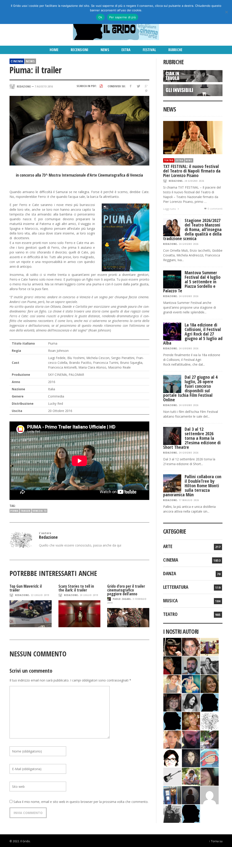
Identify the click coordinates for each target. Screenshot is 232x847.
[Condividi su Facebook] (130, 86)
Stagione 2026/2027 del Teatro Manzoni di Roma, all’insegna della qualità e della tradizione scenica (192, 229)
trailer (25, 510)
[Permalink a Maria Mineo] (210, 757)
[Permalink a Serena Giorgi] (210, 665)
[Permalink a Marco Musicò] (172, 720)
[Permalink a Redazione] (210, 720)
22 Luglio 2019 (40, 595)
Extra (179, 160)
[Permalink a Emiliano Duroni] (210, 646)
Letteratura (175, 587)
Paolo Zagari (122, 599)
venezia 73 (39, 510)
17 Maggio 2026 (189, 500)
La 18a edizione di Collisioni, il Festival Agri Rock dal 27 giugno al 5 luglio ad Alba (192, 334)
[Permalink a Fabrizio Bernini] (210, 702)
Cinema (17, 61)
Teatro (169, 160)
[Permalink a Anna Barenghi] (172, 757)
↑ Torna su (215, 841)
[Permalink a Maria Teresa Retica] (172, 665)
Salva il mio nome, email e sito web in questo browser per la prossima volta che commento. (80, 802)
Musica (170, 600)
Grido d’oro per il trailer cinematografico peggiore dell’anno (126, 590)
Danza (169, 573)
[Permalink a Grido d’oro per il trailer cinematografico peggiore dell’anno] (128, 617)
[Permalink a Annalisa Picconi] (172, 739)
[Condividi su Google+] (146, 86)
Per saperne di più (122, 17)
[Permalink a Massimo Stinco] (191, 665)
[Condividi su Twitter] (138, 86)
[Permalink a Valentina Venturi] (191, 646)
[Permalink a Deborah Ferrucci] (210, 683)
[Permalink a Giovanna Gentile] (191, 702)
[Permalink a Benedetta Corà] (172, 683)
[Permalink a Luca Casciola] (172, 795)
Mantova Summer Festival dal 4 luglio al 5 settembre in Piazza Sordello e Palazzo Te (191, 282)
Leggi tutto (170, 209)
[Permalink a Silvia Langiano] (191, 757)
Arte (167, 546)
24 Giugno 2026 (194, 180)
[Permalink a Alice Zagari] (210, 776)
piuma (14, 510)
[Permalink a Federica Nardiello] (191, 795)
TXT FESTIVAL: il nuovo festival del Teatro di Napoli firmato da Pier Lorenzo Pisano (191, 170)
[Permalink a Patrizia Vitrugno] (172, 702)
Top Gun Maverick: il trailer (26, 588)
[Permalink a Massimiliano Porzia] (191, 813)
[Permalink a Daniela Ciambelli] (191, 683)
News (30, 61)
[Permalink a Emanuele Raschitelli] (172, 813)
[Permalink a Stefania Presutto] (191, 776)
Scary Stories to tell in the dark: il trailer (76, 588)
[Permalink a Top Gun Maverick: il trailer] (31, 613)
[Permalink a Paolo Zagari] (210, 739)
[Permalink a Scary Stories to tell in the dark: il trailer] (79, 613)
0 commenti (214, 208)
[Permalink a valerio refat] (210, 795)
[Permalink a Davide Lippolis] (191, 739)
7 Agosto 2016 (44, 86)
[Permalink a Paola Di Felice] (191, 720)
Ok (100, 17)
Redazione (22, 595)
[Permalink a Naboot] (172, 776)
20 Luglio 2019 (89, 595)
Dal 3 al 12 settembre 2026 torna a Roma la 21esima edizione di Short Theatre (192, 438)
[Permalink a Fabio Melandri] (172, 646)
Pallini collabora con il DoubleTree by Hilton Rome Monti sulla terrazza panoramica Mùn (192, 485)
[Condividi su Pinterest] (146, 91)
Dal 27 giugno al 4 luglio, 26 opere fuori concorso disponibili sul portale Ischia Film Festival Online (190, 388)
